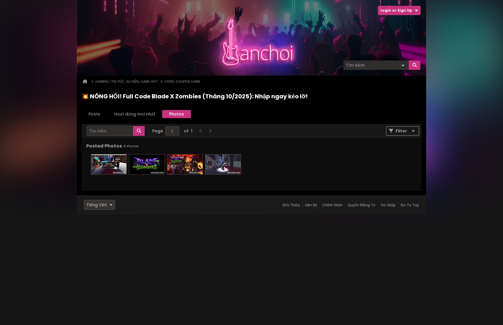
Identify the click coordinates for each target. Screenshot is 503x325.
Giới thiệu (291, 205)
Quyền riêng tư (362, 205)
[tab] (94, 114)
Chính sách (332, 205)
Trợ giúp (388, 205)
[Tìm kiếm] (414, 65)
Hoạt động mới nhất (134, 114)
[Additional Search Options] (403, 65)
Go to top (410, 205)
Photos (176, 114)
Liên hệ (311, 205)
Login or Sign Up (396, 10)
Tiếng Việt (96, 205)
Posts (94, 114)
